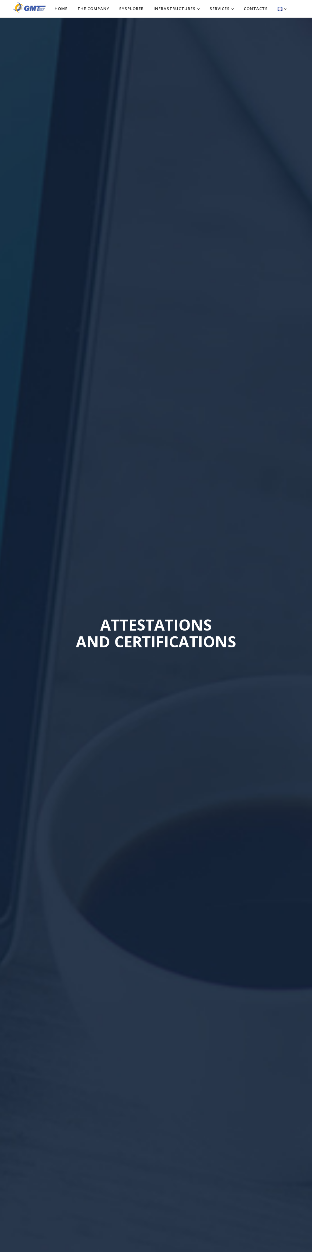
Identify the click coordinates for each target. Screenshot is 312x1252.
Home (61, 8)
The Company (93, 8)
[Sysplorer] (29, 7)
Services (220, 8)
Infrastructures (175, 8)
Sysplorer (131, 8)
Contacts (256, 8)
